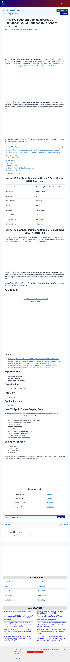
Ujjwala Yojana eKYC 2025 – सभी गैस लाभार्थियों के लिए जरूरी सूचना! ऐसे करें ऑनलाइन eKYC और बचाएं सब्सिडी (18, 618)
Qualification (12, 160)
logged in (16, 535)
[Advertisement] (35, 657)
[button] (61, 3)
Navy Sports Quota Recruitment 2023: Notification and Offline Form (29, 363)
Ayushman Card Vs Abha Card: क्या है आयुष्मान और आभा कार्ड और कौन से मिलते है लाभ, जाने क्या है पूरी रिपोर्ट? (51, 631)
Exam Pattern (42, 595)
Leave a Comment (10, 29)
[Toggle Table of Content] (60, 147)
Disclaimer (18, 649)
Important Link (15, 173)
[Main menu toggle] (66, 3)
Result (6, 586)
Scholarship (8, 595)
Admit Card (41, 586)
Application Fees (13, 165)
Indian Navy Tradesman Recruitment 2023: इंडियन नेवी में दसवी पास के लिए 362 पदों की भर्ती (33, 359)
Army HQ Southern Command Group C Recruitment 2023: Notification (34, 153)
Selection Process (14, 171)
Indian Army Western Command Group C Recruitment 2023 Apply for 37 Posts (32, 365)
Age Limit (11, 163)
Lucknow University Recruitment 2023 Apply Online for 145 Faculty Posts (31, 368)
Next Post (64, 524)
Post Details (12, 155)
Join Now (64, 14)
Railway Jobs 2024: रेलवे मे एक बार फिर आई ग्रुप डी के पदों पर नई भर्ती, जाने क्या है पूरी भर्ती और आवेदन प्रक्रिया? (18, 631)
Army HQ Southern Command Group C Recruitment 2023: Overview (33, 150)
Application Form (10, 600)
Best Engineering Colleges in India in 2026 (17, 611)
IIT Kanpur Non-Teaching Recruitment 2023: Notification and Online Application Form (34, 361)
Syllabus (40, 581)
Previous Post (7, 524)
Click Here (39, 219)
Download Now (62, 10)
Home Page (41, 600)
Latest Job (8, 581)
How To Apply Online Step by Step (21, 168)
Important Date (14, 158)
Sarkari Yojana (9, 591)
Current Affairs (42, 591)
